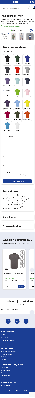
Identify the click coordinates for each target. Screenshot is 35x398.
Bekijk (21, 287)
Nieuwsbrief (4, 337)
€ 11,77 (6, 287)
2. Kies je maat (8, 136)
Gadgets (3, 373)
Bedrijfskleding (5, 370)
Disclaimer (4, 360)
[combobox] (14, 8)
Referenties (4, 343)
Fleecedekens (5, 376)
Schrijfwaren (5, 367)
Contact (3, 335)
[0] (33, 8)
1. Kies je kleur (7, 52)
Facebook (6, 385)
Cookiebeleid (5, 357)
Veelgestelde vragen (7, 340)
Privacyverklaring (6, 354)
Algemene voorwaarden (8, 351)
